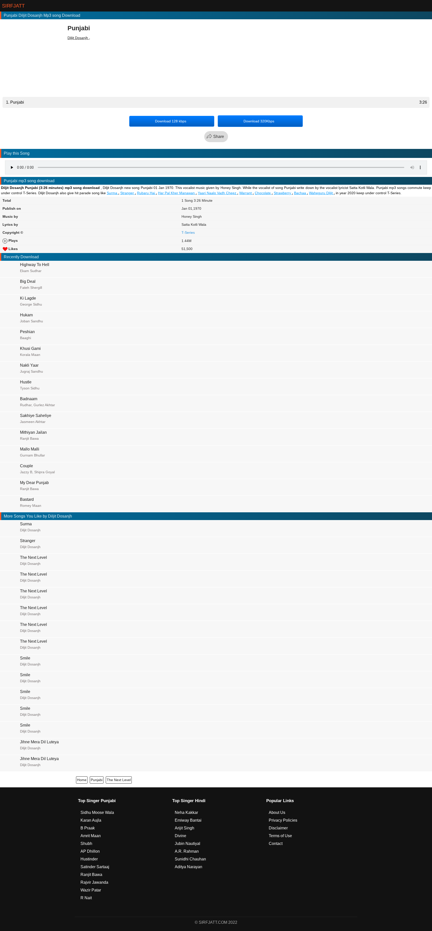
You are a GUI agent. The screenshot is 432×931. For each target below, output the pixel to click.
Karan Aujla (90, 820)
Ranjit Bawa (91, 874)
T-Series (188, 232)
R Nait (86, 898)
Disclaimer (278, 828)
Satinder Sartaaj (94, 867)
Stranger (127, 193)
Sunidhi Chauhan (190, 859)
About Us (277, 812)
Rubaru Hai (146, 193)
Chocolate (263, 193)
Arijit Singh (184, 828)
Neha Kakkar (186, 812)
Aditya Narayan (188, 867)
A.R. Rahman (187, 851)
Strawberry (283, 193)
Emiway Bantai (188, 820)
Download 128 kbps (170, 121)
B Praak (87, 828)
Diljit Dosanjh (78, 38)
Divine (180, 836)
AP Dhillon (90, 851)
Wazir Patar (90, 890)
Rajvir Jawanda (94, 882)
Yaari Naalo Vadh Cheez (217, 193)
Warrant (246, 193)
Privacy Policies (283, 820)
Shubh (86, 843)
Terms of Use (280, 836)
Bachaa (300, 193)
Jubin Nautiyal (187, 843)
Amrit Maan (90, 836)
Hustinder (89, 859)
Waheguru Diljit (321, 193)
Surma (112, 193)
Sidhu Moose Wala (97, 812)
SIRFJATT (13, 6)
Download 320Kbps (259, 121)
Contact (275, 843)
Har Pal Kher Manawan (177, 193)
